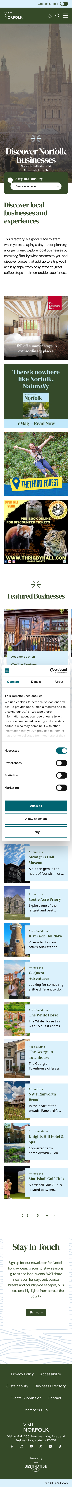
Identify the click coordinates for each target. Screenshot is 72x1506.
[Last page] (54, 1215)
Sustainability (17, 1386)
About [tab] (59, 681)
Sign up (34, 1312)
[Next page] (47, 1215)
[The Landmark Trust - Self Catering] (36, 328)
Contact (54, 1398)
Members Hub (36, 1410)
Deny (36, 832)
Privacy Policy (22, 1374)
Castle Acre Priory (45, 899)
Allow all (36, 805)
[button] (65, 15)
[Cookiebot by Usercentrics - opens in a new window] (50, 670)
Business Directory (50, 1386)
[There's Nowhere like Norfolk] (36, 396)
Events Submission (26, 1398)
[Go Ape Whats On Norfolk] (36, 464)
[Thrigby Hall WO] (36, 532)
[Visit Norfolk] (13, 15)
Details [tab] (36, 681)
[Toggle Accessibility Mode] (64, 4)
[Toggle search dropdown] (57, 16)
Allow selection (36, 818)
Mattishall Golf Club (46, 1179)
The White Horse (43, 1015)
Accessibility (50, 1374)
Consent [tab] (13, 681)
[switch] (61, 763)
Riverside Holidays (45, 936)
